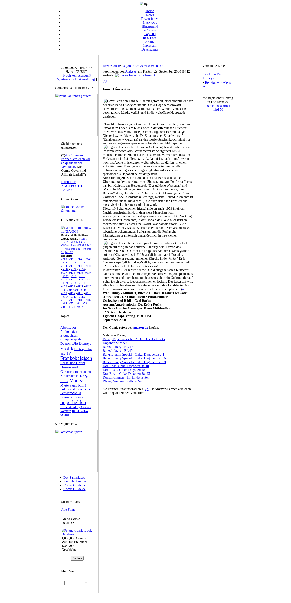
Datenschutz (149, 49)
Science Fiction (72, 397)
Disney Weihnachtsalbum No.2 (124, 381)
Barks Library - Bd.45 (118, 350)
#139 (74, 269)
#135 (80, 272)
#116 (80, 293)
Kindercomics (69, 376)
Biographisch (69, 335)
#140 (66, 269)
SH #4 (71, 306)
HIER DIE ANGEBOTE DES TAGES (74, 186)
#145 (82, 262)
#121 (80, 286)
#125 (74, 283)
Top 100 (150, 34)
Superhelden (73, 402)
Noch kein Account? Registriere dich (73, 77)
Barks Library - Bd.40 (118, 347)
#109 (80, 300)
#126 (66, 283)
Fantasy (79, 349)
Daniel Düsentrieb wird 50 (218, 107)
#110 (72, 300)
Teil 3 (71, 242)
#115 (88, 293)
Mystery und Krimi (73, 385)
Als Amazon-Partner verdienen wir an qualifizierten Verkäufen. (75, 161)
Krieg (84, 376)
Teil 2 (64, 242)
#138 (82, 269)
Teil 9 (74, 248)
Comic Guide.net (74, 485)
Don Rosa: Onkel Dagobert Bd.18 (126, 366)
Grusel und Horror (72, 363)
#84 (65, 303)
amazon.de (140, 327)
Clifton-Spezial (70, 245)
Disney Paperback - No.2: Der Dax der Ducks (134, 339)
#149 (80, 259)
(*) (105, 81)
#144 (64, 265)
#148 (88, 259)
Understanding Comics (75, 407)
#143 (72, 265)
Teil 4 (79, 242)
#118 (64, 293)
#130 (64, 279)
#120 (88, 286)
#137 (64, 272)
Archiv (149, 42)
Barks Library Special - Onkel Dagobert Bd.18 (134, 362)
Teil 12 (69, 252)
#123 (64, 286)
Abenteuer (68, 327)
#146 (74, 262)
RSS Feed (150, 38)
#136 (72, 272)
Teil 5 (86, 242)
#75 (71, 303)
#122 (72, 286)
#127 (88, 279)
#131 (82, 276)
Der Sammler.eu (74, 477)
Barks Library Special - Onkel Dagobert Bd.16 (134, 358)
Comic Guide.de (74, 489)
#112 (82, 296)
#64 (78, 303)
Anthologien (68, 331)
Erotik (66, 348)
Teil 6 (82, 245)
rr (183, 289)
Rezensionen (149, 18)
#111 (64, 300)
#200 (64, 259)
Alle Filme (68, 509)
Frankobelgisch (76, 358)
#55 (84, 303)
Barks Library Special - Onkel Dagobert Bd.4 (133, 354)
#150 (72, 259)
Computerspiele (70, 339)
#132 (74, 276)
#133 (66, 276)
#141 (88, 265)
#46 (63, 306)
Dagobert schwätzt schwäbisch (142, 66)
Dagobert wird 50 (115, 343)
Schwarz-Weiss (70, 393)
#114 (66, 296)
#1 (83, 306)
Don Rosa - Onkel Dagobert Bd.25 (126, 373)
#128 (80, 279)
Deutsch (65, 343)
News (150, 15)
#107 (88, 300)
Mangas (77, 380)
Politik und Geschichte (75, 389)
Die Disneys (81, 343)
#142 (80, 265)
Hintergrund (150, 26)
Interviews (150, 22)
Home (150, 11)
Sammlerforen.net (75, 481)
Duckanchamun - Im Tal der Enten (126, 377)
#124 (82, 283)
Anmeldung (87, 79)
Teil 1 (83, 238)
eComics (150, 30)
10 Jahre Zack (71, 289)
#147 (66, 262)
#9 (78, 306)
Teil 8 (66, 248)
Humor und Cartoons (69, 369)
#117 (72, 293)
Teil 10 (82, 248)
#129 (72, 279)
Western (65, 411)
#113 (74, 296)
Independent (83, 371)
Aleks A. (131, 71)
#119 (84, 289)
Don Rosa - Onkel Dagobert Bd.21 (126, 370)
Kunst (64, 381)
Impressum (150, 45)
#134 (88, 272)
